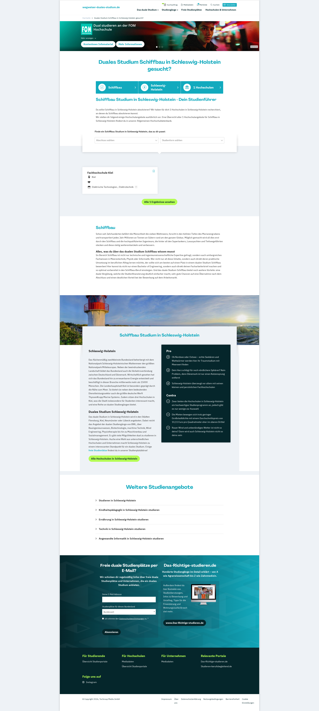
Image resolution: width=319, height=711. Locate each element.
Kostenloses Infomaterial (98, 44)
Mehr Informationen (130, 44)
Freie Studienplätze (191, 9)
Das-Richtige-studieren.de (214, 661)
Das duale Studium (147, 9)
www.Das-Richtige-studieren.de (184, 622)
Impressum (166, 699)
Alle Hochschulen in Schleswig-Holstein (114, 458)
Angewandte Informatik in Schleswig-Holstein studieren (131, 538)
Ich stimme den (126, 618)
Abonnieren (111, 632)
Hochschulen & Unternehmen (220, 9)
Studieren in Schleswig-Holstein (117, 500)
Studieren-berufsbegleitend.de (216, 666)
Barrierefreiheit (232, 699)
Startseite (86, 18)
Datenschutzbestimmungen (131, 618)
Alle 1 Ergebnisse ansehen (159, 202)
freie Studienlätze (98, 450)
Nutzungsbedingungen (213, 699)
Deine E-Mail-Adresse (112, 594)
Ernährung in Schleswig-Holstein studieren (123, 519)
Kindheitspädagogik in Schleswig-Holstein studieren (129, 510)
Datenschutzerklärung (191, 699)
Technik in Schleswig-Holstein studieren (122, 529)
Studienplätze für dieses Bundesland (118, 606)
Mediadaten (128, 661)
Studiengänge (169, 9)
